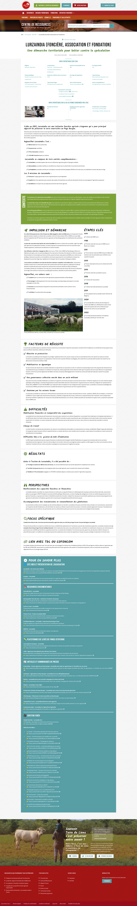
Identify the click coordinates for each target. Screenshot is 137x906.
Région (27, 65)
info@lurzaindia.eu (64, 91)
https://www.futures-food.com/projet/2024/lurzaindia (40, 618)
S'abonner (107, 881)
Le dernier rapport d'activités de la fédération (18, 880)
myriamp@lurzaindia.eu (65, 96)
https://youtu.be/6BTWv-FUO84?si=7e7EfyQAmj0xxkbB (44, 777)
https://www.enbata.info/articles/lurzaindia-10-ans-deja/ (41, 687)
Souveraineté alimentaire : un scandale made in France (18, 891)
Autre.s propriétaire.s (98, 82)
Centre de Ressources (46, 880)
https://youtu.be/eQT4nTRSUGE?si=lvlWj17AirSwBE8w (43, 767)
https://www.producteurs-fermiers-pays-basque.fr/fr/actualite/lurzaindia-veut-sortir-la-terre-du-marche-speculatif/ (57, 692)
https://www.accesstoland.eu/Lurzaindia (36, 610)
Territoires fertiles (45, 891)
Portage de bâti (96, 65)
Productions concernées (99, 106)
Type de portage (52, 82)
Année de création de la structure (56, 75)
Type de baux (96, 75)
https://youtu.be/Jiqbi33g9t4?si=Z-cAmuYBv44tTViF (43, 801)
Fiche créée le (57, 55)
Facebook (72, 878)
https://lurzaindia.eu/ (76, 84)
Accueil (22, 34)
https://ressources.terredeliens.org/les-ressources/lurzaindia (42, 595)
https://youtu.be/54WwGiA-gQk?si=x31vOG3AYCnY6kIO (43, 743)
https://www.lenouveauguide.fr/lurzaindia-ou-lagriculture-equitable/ (44, 709)
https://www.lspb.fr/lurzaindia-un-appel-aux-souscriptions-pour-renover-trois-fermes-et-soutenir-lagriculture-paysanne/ (59, 655)
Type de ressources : (95, 22)
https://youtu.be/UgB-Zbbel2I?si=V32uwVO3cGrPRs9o (43, 758)
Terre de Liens (44, 878)
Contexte (24, 202)
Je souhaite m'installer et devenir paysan (17, 883)
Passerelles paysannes (46, 893)
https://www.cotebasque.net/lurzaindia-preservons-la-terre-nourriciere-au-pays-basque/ (50, 698)
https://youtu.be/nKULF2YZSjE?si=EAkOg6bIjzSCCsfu (43, 806)
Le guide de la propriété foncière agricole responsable (17, 886)
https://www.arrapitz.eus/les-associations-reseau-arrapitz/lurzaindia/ (45, 580)
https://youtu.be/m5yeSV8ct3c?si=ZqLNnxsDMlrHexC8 (43, 738)
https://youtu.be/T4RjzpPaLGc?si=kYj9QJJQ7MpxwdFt (43, 796)
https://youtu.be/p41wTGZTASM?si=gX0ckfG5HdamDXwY (44, 733)
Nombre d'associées (31, 82)
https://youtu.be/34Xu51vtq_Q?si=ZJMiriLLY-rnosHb (43, 772)
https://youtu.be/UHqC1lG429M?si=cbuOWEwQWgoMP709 (44, 753)
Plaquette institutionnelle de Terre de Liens (18, 878)
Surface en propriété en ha (77, 65)
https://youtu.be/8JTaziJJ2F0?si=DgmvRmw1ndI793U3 (44, 791)
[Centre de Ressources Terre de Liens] (26, 5)
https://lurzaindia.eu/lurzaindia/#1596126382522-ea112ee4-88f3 (43, 573)
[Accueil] (23, 12)
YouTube (71, 880)
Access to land (44, 888)
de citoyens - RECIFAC (31, 34)
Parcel (42, 886)
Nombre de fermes (52, 106)
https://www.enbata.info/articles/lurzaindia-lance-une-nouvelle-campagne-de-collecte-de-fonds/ (52, 681)
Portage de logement (76, 75)
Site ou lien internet (75, 82)
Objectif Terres (44, 883)
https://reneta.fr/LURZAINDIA (34, 633)
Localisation (50, 65)
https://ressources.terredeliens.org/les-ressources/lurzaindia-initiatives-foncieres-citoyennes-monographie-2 (56, 603)
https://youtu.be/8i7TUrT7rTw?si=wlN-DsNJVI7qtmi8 (43, 782)
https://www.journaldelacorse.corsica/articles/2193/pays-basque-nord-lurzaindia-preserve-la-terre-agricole (55, 703)
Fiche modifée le (73, 55)
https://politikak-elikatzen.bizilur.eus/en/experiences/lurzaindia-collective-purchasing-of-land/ (52, 625)
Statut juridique (29, 75)
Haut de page (133, 901)
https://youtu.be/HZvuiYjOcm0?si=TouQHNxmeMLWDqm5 (44, 762)
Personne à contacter (65, 89)
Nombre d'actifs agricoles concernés (77, 107)
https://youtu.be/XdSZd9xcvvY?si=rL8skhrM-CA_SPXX (43, 787)
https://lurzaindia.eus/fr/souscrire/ (35, 648)
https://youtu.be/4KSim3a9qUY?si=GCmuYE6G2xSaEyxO (44, 748)
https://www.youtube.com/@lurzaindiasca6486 (38, 724)
